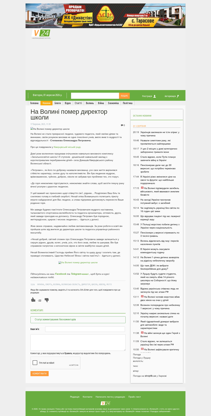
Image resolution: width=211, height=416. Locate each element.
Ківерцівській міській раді (67, 146)
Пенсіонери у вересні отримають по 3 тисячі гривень (159, 234)
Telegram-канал (80, 273)
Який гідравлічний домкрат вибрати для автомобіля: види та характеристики (159, 325)
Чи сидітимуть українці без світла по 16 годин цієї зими (159, 209)
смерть (48, 284)
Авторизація (170, 96)
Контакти (87, 396)
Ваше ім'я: (34, 329)
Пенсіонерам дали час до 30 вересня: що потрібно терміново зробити (158, 168)
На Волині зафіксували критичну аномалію (159, 351)
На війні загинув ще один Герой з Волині (160, 334)
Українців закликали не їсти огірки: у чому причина (159, 133)
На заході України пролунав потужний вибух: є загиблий (155, 201)
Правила (68, 353)
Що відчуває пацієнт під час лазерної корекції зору (160, 217)
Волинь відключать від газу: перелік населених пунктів (159, 242)
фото (109, 284)
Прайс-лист (134, 396)
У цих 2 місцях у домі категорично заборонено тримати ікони (158, 150)
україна (40, 284)
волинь (56, 284)
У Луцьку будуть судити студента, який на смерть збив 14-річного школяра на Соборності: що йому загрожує (158, 278)
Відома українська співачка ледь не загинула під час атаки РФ (159, 290)
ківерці (102, 284)
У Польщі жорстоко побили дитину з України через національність (159, 226)
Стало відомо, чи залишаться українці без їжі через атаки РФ (157, 342)
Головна (34, 103)
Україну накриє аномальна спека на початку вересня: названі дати (159, 314)
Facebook (60, 273)
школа (94, 284)
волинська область (70, 284)
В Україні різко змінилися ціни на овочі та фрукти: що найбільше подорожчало (158, 180)
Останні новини (142, 115)
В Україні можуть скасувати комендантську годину (155, 250)
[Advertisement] (105, 65)
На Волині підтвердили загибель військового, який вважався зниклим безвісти (159, 191)
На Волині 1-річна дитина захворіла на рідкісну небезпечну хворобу (159, 258)
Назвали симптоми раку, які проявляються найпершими (155, 142)
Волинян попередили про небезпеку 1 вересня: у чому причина (160, 306)
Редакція (74, 396)
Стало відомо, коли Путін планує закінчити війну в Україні (158, 158)
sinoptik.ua (150, 375)
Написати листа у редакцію (110, 396)
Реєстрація (147, 96)
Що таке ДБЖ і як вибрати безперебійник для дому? (154, 267)
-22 (39, 300)
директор (85, 284)
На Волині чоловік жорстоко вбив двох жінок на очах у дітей (160, 298)
